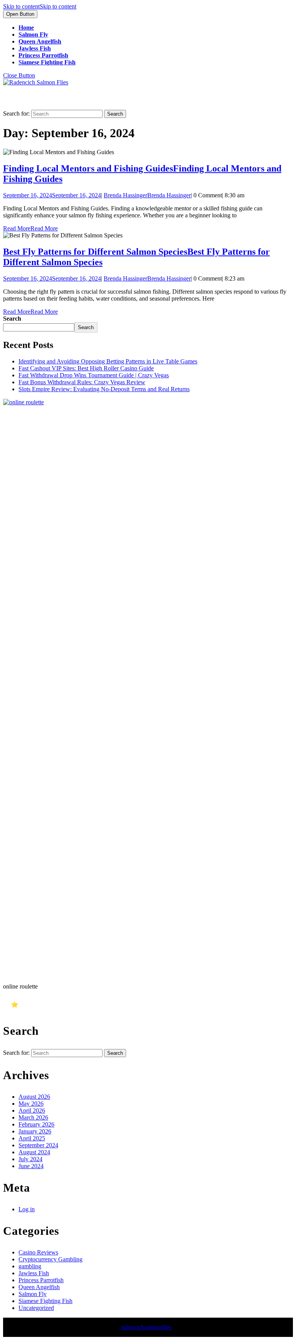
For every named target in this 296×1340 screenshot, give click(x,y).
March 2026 (33, 1117)
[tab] (20, 14)
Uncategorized (36, 1308)
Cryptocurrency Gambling (50, 1259)
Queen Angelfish (39, 41)
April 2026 (31, 1110)
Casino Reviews (38, 1252)
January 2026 (34, 1131)
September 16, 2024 (52, 195)
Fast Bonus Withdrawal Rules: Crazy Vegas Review (81, 382)
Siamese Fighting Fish (47, 62)
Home (26, 27)
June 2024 (31, 1166)
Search (12, 318)
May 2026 (31, 1103)
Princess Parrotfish (43, 55)
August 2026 (34, 1096)
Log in (26, 1209)
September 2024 (38, 1145)
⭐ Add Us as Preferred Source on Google (66, 1004)
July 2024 (30, 1159)
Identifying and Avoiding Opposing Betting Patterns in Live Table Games (107, 361)
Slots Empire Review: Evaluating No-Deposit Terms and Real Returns (104, 389)
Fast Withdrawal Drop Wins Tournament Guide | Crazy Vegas (93, 375)
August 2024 (34, 1152)
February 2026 (36, 1124)
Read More (30, 228)
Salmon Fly (33, 34)
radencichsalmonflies (146, 1327)
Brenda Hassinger (147, 195)
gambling (29, 1266)
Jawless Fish (34, 48)
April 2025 (31, 1138)
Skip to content (39, 6)
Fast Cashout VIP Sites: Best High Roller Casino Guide (86, 368)
